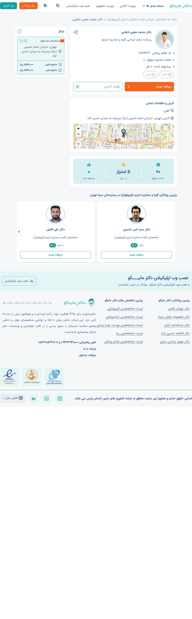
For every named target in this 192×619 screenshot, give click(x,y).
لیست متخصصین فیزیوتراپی (125, 308)
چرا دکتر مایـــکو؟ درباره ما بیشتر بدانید (29, 303)
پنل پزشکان (28, 6)
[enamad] (9, 376)
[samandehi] (31, 376)
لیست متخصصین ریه (129, 333)
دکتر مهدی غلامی (179, 308)
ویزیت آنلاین (127, 6)
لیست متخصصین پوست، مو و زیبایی (120, 325)
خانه (174, 19)
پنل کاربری (8, 6)
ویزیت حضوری (105, 6)
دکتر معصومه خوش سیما (174, 317)
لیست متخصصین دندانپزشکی (124, 317)
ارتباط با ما (89, 349)
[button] (123, 132)
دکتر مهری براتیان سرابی (175, 341)
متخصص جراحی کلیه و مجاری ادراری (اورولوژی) (137, 19)
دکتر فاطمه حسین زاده (175, 333)
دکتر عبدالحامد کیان (177, 325)
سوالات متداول (87, 355)
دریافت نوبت (136, 255)
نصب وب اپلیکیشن (78, 6)
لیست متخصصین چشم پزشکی (123, 341)
